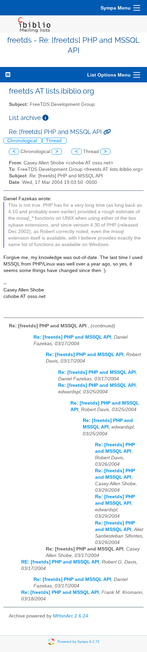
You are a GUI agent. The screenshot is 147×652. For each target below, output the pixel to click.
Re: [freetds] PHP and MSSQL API (72, 337)
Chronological (22, 140)
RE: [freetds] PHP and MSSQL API (60, 562)
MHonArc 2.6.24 (70, 616)
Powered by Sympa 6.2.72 (78, 641)
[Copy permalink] (107, 131)
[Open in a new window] (45, 117)
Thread (54, 140)
